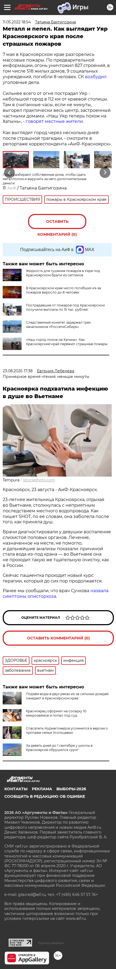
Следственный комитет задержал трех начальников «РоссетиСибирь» (58, 324)
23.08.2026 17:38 (18, 371)
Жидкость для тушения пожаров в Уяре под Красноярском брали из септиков (63, 273)
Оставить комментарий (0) (57, 224)
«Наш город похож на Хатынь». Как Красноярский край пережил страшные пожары (66, 342)
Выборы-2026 (71, 788)
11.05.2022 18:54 (17, 22)
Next (105, 173)
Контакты (16, 788)
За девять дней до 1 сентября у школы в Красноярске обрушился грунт (59, 747)
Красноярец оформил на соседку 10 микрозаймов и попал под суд (56, 713)
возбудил (96, 76)
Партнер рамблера (51, 943)
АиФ (11, 188)
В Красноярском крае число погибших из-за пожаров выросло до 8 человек (63, 290)
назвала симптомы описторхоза (55, 593)
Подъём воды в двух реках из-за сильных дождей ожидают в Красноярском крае (67, 696)
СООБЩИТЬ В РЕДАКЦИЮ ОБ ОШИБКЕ (44, 796)
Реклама (42, 788)
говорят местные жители (54, 121)
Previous (9, 173)
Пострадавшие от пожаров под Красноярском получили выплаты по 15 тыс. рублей (65, 307)
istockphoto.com (39, 480)
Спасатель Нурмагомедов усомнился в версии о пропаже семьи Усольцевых (67, 730)
